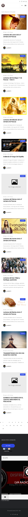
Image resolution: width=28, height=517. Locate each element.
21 (3, 428)
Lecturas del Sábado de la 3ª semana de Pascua (12, 121)
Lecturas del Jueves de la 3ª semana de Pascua (12, 239)
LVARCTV (8, 47)
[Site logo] (3, 5)
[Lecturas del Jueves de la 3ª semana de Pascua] (14, 226)
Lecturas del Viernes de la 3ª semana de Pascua (12, 200)
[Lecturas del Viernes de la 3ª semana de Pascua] (14, 184)
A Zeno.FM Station (5, 500)
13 (13, 425)
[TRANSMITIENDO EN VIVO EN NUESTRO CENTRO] (14, 339)
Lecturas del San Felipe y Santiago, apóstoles (11, 279)
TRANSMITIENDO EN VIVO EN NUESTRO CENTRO (13, 354)
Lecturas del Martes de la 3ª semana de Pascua (12, 313)
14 (17, 425)
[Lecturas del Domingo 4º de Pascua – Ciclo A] (14, 63)
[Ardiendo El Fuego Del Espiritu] (14, 145)
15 (21, 425)
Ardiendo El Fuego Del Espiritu (13, 157)
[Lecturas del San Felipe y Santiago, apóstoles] (14, 265)
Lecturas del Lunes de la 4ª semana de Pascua (12, 36)
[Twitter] (24, 1)
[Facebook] (20, 1)
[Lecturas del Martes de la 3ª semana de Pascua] (14, 302)
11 (6, 425)
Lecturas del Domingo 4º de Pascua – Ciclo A (12, 79)
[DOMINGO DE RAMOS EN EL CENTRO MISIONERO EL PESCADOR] (14, 382)
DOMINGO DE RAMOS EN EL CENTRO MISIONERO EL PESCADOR (13, 399)
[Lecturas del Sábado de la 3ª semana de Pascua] (14, 106)
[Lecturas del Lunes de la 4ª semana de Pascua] (14, 22)
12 (10, 425)
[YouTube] (26, 1)
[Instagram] (22, 1)
